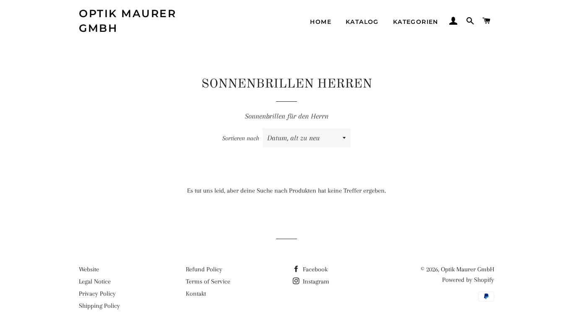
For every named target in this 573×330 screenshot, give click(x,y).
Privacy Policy (97, 293)
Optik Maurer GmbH (127, 20)
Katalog (362, 22)
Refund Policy (204, 269)
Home (320, 22)
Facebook (314, 269)
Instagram (315, 281)
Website (89, 269)
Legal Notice (95, 281)
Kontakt (196, 293)
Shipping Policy (99, 305)
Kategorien (415, 22)
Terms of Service (208, 281)
